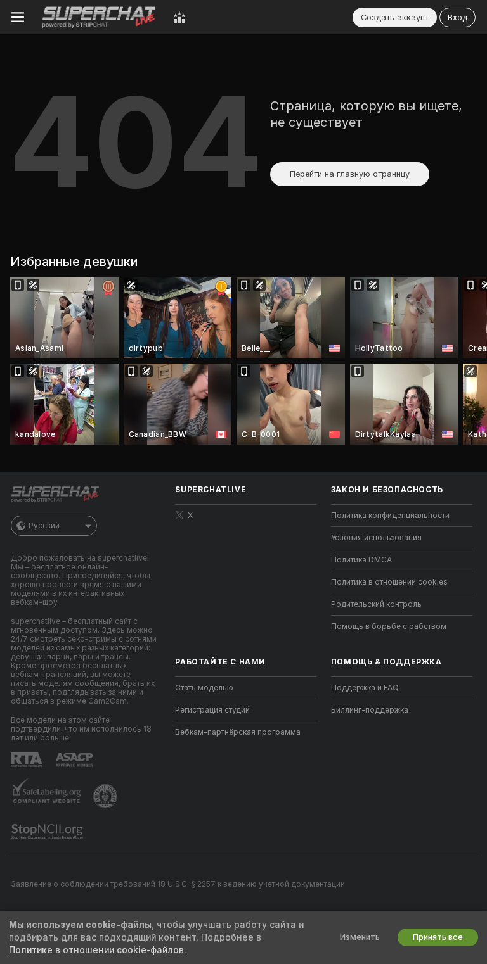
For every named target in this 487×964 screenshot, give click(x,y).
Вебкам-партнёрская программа (238, 732)
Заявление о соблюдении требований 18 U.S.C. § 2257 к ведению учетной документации (178, 884)
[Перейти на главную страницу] (99, 17)
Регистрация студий (212, 710)
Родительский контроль (376, 604)
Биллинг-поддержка (369, 710)
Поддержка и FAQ (365, 687)
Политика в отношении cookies (389, 582)
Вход (457, 17)
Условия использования (376, 537)
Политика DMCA (361, 559)
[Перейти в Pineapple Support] (106, 796)
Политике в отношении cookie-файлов (96, 950)
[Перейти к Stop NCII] (48, 831)
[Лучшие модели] (179, 17)
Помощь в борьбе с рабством (388, 626)
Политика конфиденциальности (390, 515)
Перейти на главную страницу (350, 174)
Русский (44, 525)
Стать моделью (204, 687)
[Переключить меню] (18, 17)
